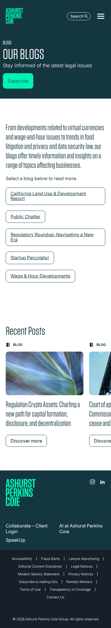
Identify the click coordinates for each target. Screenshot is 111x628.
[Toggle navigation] (100, 16)
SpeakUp (15, 540)
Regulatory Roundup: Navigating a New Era (52, 237)
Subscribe (18, 81)
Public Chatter (25, 216)
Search (76, 16)
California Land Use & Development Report (48, 196)
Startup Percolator (30, 257)
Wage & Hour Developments (40, 276)
